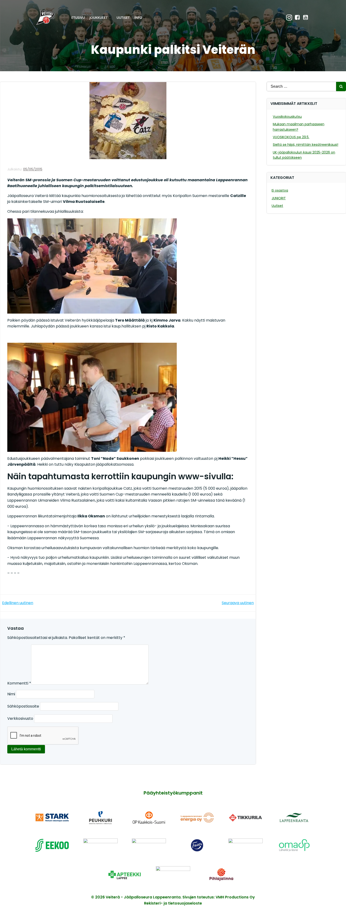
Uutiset (123, 17)
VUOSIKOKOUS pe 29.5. (291, 137)
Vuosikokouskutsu (287, 116)
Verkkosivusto (20, 718)
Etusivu (78, 17)
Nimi (11, 694)
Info (138, 17)
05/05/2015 (32, 169)
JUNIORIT (279, 198)
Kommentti (19, 683)
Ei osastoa (280, 190)
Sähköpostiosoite (23, 706)
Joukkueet (98, 17)
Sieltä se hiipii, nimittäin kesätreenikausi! (305, 144)
